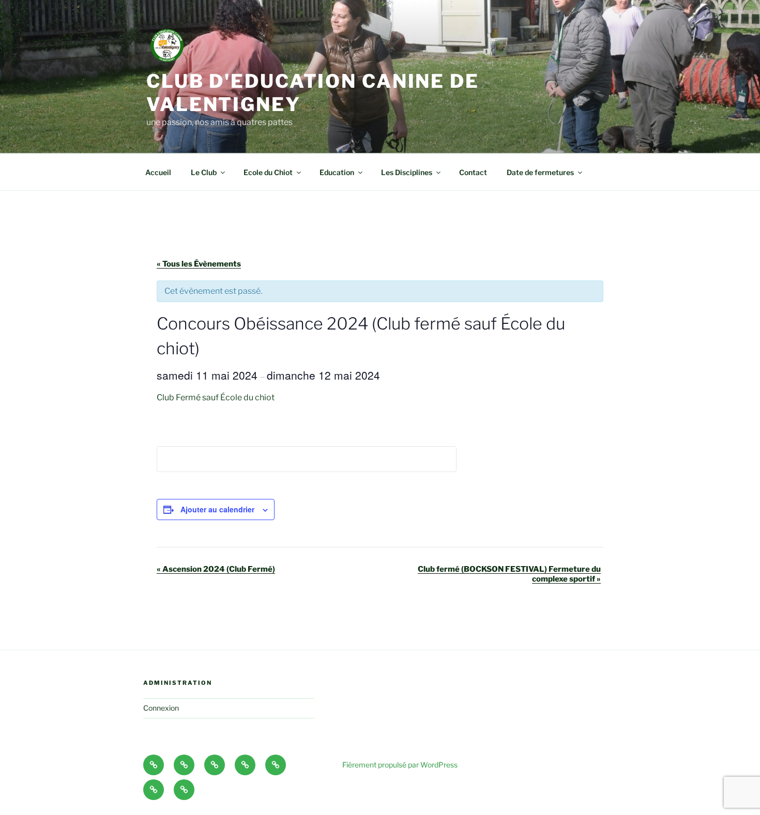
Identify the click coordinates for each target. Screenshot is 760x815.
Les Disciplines (406, 172)
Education (337, 172)
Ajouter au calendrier (217, 509)
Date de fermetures (540, 172)
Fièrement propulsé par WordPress (400, 764)
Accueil (158, 172)
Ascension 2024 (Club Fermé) (216, 569)
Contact (473, 172)
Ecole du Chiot (268, 172)
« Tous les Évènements (199, 264)
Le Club (204, 172)
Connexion (161, 707)
